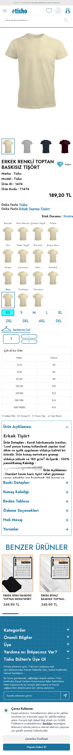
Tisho (17, 173)
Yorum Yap (39, 415)
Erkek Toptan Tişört (34, 209)
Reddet (47, 723)
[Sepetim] (68, 10)
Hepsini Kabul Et (36, 747)
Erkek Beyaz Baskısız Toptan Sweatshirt (52, 597)
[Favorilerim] (49, 10)
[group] (36, 83)
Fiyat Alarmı (56, 415)
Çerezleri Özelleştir (36, 739)
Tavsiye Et (25, 415)
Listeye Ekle (9, 415)
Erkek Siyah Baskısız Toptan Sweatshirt (17, 597)
